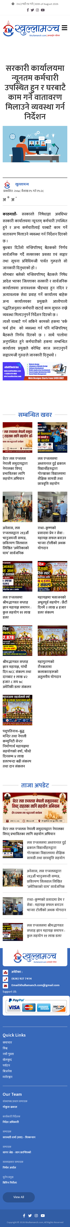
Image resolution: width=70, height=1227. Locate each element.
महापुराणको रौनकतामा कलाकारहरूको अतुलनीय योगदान (49, 669)
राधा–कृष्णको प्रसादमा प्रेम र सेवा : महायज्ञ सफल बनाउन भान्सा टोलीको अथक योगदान (52, 538)
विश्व (5, 1048)
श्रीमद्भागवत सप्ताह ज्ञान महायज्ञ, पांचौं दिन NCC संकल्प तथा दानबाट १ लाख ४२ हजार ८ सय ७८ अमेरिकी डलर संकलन (17, 674)
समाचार (7, 1042)
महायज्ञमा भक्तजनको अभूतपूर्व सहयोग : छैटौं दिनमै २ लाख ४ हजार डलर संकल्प (52, 605)
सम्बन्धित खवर (35, 415)
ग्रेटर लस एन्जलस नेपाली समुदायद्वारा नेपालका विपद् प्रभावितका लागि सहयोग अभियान (15, 469)
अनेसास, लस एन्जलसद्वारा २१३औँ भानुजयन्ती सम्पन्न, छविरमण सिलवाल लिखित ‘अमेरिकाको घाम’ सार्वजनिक (16, 540)
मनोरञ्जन (7, 1077)
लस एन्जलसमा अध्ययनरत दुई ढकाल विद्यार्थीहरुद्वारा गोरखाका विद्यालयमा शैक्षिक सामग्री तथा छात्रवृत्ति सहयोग (52, 471)
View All (18, 1197)
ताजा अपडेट (35, 785)
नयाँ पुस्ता (8, 1054)
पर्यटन (6, 1065)
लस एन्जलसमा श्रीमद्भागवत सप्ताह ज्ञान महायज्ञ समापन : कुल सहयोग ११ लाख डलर (17, 607)
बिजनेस (7, 1071)
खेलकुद (7, 1060)
